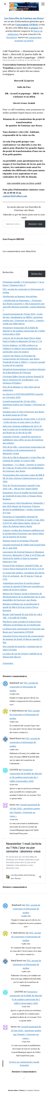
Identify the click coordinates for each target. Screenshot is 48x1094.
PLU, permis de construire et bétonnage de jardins (24, 686)
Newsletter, (11, 37)
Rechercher (8, 272)
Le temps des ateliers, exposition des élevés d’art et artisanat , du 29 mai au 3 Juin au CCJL (23, 576)
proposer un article (23, 40)
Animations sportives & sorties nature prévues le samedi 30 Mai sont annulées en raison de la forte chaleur (23, 586)
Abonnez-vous (35, 223)
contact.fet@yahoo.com (15, 196)
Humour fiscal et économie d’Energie (20, 540)
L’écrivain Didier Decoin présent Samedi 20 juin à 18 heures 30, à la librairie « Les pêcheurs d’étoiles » (23, 379)
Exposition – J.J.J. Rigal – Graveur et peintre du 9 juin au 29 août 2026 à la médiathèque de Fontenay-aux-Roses (23, 467)
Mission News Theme (16, 1090)
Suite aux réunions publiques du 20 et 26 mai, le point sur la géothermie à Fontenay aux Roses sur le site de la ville (23, 429)
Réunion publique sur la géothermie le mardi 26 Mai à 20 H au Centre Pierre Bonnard (21, 607)
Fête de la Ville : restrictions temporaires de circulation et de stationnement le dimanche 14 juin (24, 450)
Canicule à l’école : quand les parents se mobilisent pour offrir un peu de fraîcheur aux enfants (23, 439)
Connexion (8, 663)
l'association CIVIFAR (26, 24)
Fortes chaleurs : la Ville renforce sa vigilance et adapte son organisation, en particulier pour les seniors (22, 348)
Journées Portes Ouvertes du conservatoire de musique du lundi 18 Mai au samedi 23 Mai (23, 639)
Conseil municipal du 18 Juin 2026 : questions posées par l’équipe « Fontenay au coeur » (24, 404)
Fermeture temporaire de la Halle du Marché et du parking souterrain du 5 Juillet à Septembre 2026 (24, 330)
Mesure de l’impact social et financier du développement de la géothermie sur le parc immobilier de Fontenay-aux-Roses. (24, 596)
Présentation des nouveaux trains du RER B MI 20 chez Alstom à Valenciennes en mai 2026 (23, 478)
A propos (33, 27)
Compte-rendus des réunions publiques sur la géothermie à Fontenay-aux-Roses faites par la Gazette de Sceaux (23, 533)
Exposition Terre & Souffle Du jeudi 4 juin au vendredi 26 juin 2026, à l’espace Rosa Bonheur (23, 495)
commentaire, (35, 37)
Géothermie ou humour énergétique (20, 296)
